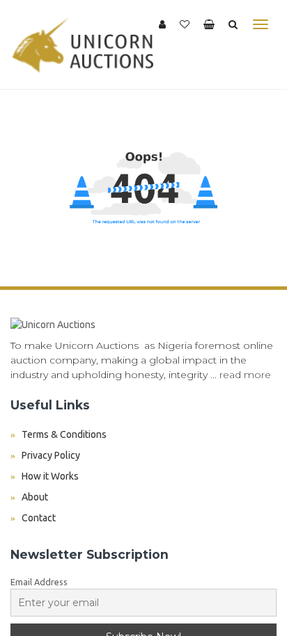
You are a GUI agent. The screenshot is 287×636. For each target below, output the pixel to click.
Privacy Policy (51, 455)
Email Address (39, 582)
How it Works (50, 476)
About (35, 497)
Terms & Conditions (64, 434)
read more (245, 374)
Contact (39, 517)
